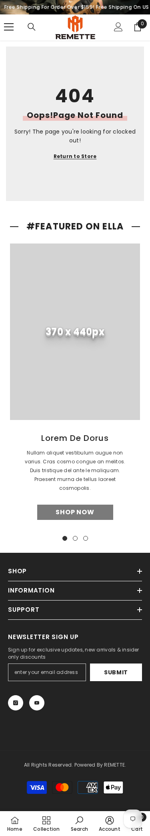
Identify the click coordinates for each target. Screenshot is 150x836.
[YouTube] (36, 702)
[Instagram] (15, 702)
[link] (75, 331)
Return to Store (75, 156)
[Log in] (118, 26)
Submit (116, 672)
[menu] (9, 27)
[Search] (31, 27)
